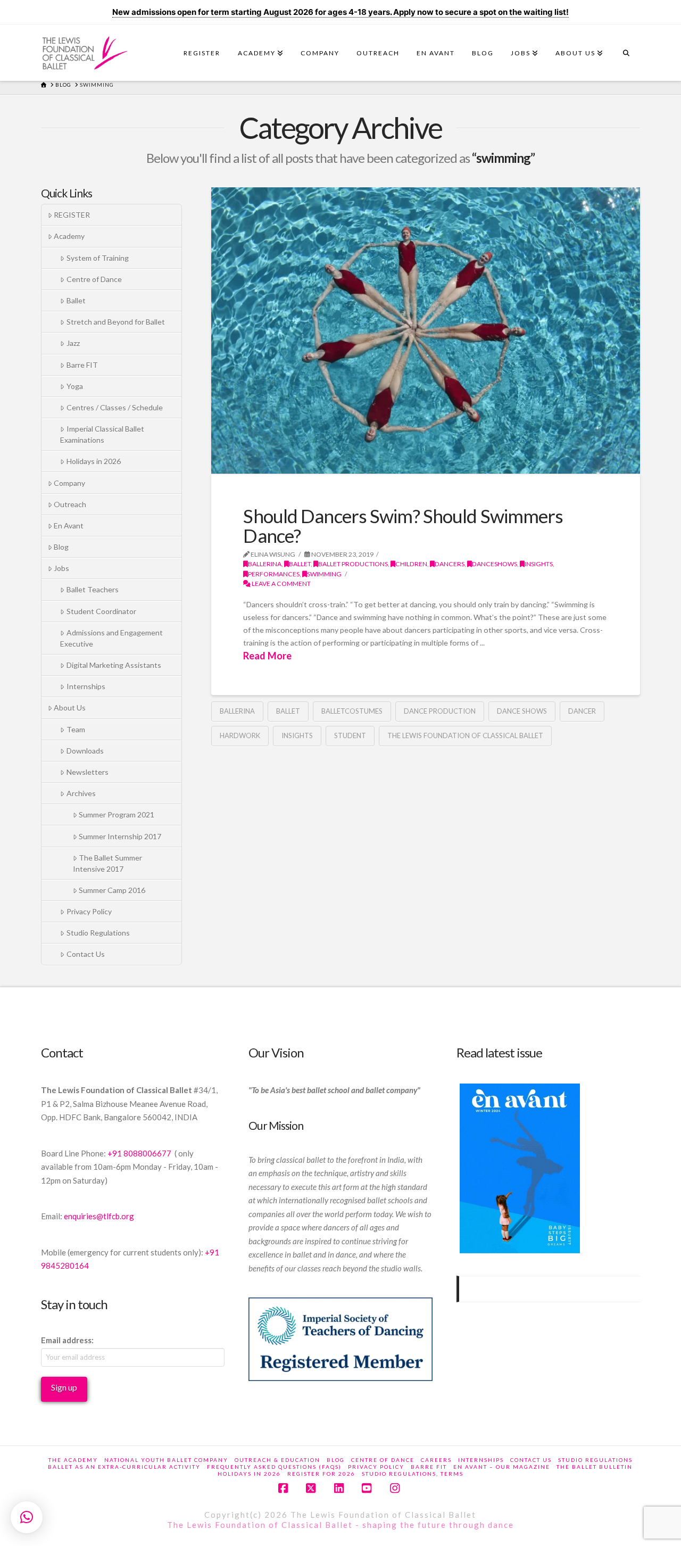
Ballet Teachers (93, 589)
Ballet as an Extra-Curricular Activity (124, 1467)
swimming (324, 574)
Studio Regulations (98, 932)
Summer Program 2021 (116, 814)
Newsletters (88, 771)
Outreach (70, 504)
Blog (61, 546)
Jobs (61, 568)
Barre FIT (82, 364)
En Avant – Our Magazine (501, 1467)
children (411, 564)
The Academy (73, 1460)
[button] (27, 1517)
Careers (436, 1460)
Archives (81, 793)
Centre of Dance (94, 279)
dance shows (522, 711)
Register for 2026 (321, 1473)
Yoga (75, 386)
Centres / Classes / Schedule (115, 407)
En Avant (69, 525)
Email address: (67, 1340)
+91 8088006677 (140, 1153)
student (350, 735)
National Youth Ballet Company (166, 1460)
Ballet (300, 564)
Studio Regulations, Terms (412, 1473)
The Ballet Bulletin (595, 1467)
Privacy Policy (89, 911)
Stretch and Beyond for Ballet (116, 321)
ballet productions (353, 564)
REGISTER (72, 214)
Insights (297, 735)
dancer (582, 711)
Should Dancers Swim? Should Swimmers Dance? (403, 526)
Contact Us (86, 953)
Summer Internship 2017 (120, 836)
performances (274, 574)
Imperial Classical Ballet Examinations (102, 434)
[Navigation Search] (625, 56)
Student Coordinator (101, 611)
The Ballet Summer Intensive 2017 (107, 863)
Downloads (85, 750)
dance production (440, 711)
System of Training (98, 257)
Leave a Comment (281, 584)
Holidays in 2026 (94, 461)
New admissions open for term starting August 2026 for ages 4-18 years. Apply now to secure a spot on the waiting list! (340, 12)
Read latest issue (499, 1052)
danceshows (494, 564)
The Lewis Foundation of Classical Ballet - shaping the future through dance (340, 1525)
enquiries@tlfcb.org (99, 1216)
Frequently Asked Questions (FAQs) (274, 1467)
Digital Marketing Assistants (114, 664)
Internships (86, 686)
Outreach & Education (277, 1460)
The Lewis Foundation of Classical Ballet (465, 735)
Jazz (73, 343)
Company (69, 482)
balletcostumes (352, 711)
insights (539, 564)
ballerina (264, 564)
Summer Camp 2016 (112, 890)
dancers (449, 564)
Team (76, 729)
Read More (267, 656)
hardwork (240, 735)
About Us (70, 707)
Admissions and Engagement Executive (111, 638)
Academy (69, 236)
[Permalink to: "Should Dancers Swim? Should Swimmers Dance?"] (425, 330)
